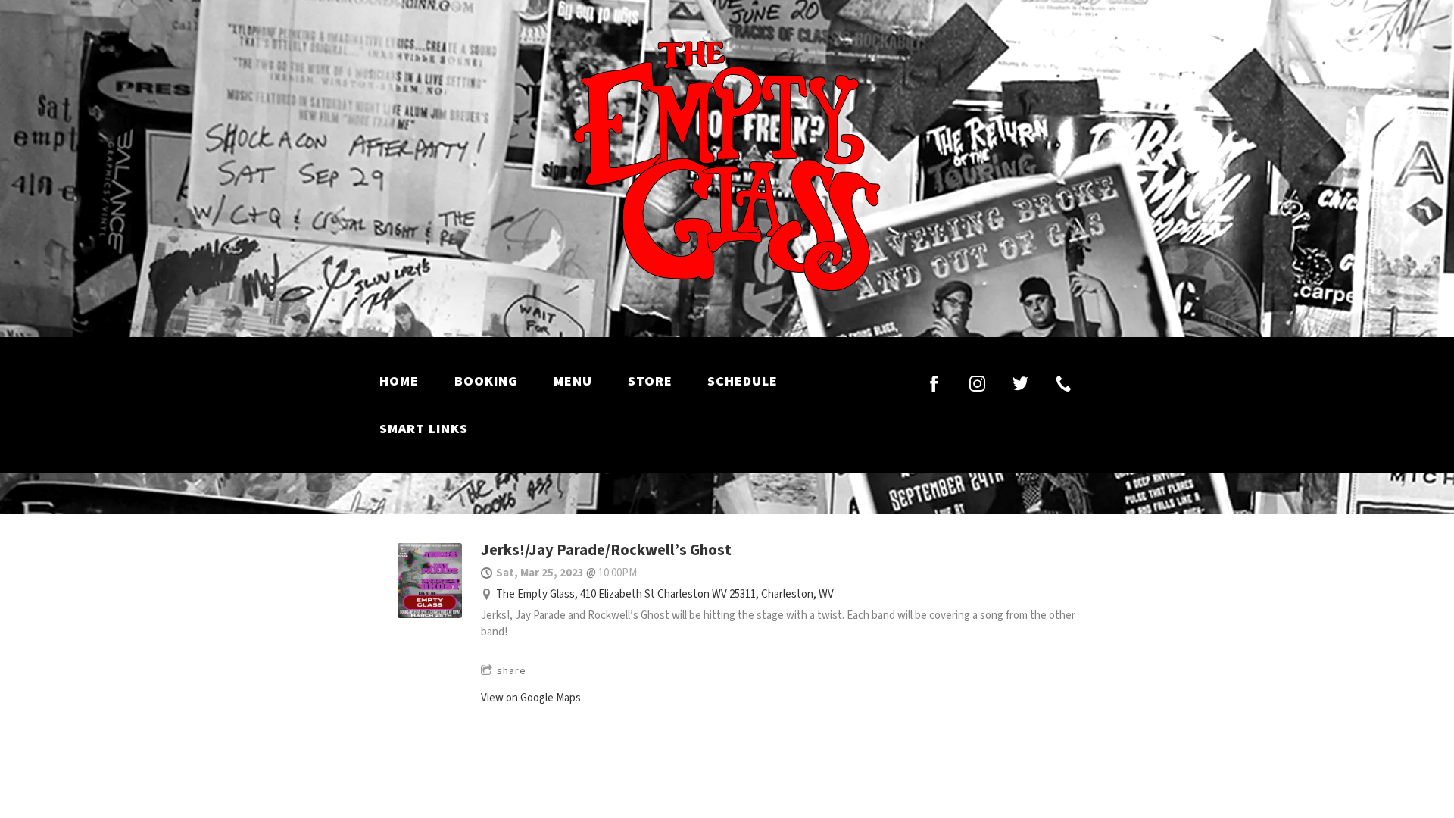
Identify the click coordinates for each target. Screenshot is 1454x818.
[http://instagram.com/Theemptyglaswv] (977, 384)
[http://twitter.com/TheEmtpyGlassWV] (1020, 384)
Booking (486, 381)
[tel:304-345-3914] (1064, 384)
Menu (573, 381)
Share (511, 671)
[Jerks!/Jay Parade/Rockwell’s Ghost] (430, 615)
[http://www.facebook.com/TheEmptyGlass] (934, 384)
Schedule (742, 381)
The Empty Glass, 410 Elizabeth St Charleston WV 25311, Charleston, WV (665, 594)
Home (399, 381)
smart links (423, 429)
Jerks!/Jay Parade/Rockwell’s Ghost (606, 550)
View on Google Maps (531, 698)
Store (650, 381)
